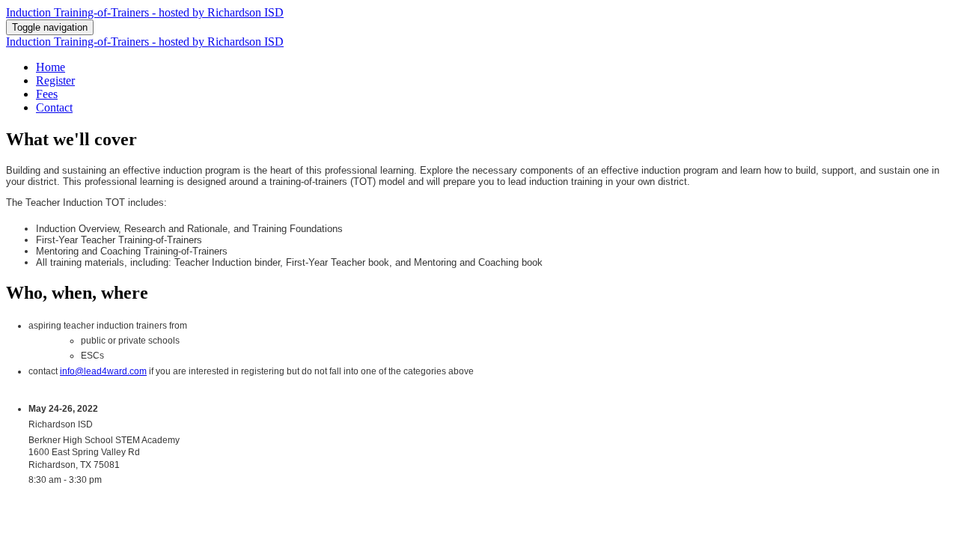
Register (55, 80)
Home (50, 67)
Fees (47, 94)
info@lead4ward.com (103, 371)
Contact (54, 107)
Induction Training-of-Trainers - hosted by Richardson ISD (145, 12)
